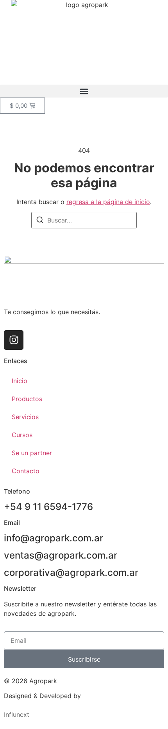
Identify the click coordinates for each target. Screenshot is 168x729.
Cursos (22, 435)
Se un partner (32, 453)
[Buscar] (40, 221)
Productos (27, 399)
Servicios (25, 417)
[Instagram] (13, 340)
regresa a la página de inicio (108, 202)
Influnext (16, 714)
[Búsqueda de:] (84, 220)
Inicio (19, 381)
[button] (84, 91)
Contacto (25, 471)
